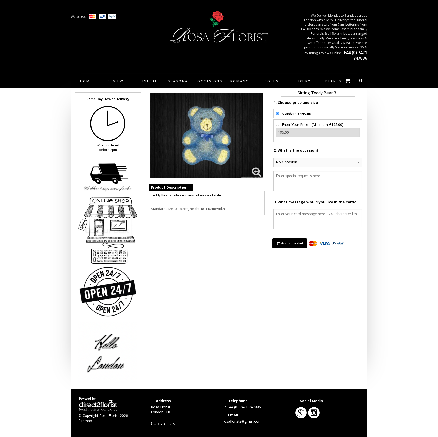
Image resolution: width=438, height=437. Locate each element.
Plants (333, 81)
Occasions (210, 81)
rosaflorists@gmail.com (242, 421)
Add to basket (291, 243)
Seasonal (179, 81)
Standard (296, 113)
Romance (240, 81)
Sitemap (85, 420)
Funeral (148, 81)
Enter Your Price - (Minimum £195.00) (312, 124)
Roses (272, 81)
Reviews (117, 81)
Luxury (303, 81)
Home (86, 81)
